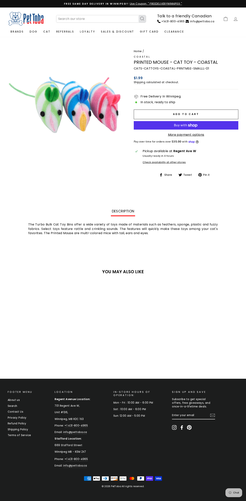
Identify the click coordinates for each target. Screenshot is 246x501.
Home (138, 51)
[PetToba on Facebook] (182, 427)
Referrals (65, 32)
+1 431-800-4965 (76, 425)
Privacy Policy (17, 418)
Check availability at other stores (164, 162)
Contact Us (15, 412)
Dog (33, 32)
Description (123, 211)
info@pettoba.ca (75, 432)
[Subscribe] (212, 415)
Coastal (142, 56)
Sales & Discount (117, 32)
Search (12, 406)
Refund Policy (17, 423)
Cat (46, 32)
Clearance (174, 32)
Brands (17, 32)
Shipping (139, 82)
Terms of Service (19, 435)
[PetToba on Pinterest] (189, 427)
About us (14, 400)
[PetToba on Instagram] (174, 427)
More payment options (186, 135)
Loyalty (87, 32)
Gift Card (149, 32)
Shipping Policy (18, 429)
